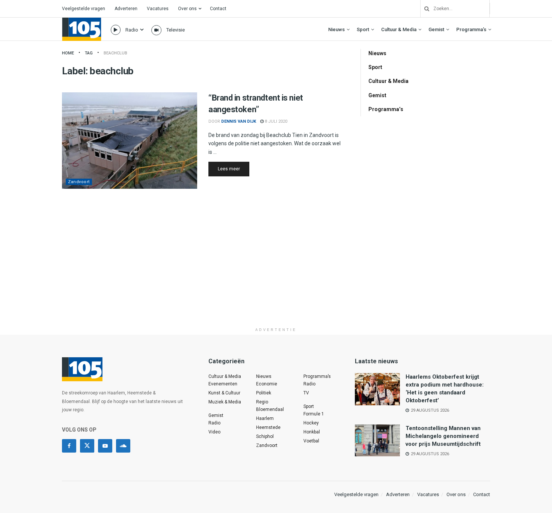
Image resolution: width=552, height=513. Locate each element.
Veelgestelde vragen (83, 8)
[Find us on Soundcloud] (123, 446)
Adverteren (126, 8)
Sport (363, 29)
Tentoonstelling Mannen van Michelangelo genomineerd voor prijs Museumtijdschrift (443, 436)
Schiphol (265, 436)
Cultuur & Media (398, 29)
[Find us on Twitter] (87, 446)
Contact (218, 8)
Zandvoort (79, 181)
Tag (89, 53)
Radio (131, 30)
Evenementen (222, 384)
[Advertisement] (276, 271)
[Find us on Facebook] (69, 446)
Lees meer (233, 169)
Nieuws (336, 29)
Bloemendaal (270, 409)
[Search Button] (424, 8)
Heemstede (268, 427)
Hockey (311, 423)
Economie (266, 384)
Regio (262, 402)
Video (214, 432)
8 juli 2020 (275, 121)
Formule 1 (313, 414)
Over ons (187, 8)
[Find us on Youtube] (105, 446)
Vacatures (158, 8)
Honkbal (311, 432)
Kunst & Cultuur (224, 393)
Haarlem (265, 418)
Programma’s (471, 29)
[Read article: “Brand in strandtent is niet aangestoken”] (129, 140)
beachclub (115, 53)
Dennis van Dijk (238, 121)
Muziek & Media (224, 402)
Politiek (263, 393)
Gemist (436, 29)
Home (68, 53)
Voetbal (311, 441)
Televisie (175, 30)
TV (306, 393)
